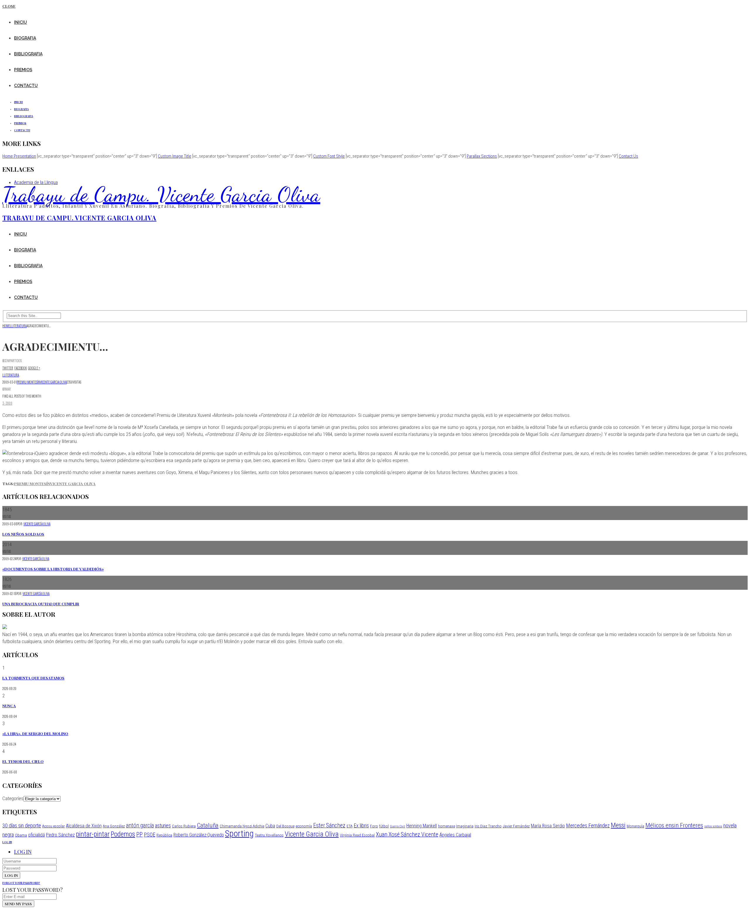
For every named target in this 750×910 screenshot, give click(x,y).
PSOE (149, 834)
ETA (349, 826)
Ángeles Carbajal (455, 835)
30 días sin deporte (21, 825)
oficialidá (36, 835)
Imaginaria (464, 826)
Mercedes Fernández (588, 825)
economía (304, 826)
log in (7, 842)
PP (139, 834)
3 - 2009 (7, 403)
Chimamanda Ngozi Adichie (242, 826)
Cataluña (208, 825)
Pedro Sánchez (60, 835)
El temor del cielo (23, 761)
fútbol (384, 826)
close (9, 6)
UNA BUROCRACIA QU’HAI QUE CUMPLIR (40, 603)
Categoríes (12, 798)
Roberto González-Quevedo (198, 835)
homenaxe (446, 826)
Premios (23, 69)
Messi (618, 825)
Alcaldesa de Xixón (84, 826)
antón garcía (140, 825)
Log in (23, 851)
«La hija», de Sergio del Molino (35, 733)
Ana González (114, 826)
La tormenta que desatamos (33, 677)
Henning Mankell (421, 826)
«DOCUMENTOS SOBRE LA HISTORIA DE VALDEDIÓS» (53, 568)
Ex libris (361, 825)
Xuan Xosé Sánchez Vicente (407, 834)
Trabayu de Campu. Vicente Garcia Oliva (161, 194)
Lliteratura (10, 375)
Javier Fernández (516, 826)
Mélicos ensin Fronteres (674, 825)
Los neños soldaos (23, 533)
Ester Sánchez (329, 825)
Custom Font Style (329, 156)
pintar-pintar (93, 834)
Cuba (270, 826)
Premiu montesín (28, 382)
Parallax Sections (482, 156)
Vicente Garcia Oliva (53, 382)
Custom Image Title (174, 156)
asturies (163, 825)
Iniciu (20, 22)
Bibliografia (28, 54)
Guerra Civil (397, 826)
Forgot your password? (21, 883)
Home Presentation (19, 156)
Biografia (25, 38)
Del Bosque (285, 826)
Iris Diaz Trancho (488, 826)
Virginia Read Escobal (357, 835)
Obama (21, 835)
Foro (374, 826)
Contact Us (628, 156)
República (164, 835)
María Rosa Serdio (548, 826)
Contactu (26, 85)
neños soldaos (713, 826)
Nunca (9, 705)
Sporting (239, 834)
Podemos (123, 834)
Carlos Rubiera (184, 826)
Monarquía (635, 826)
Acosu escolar (53, 826)
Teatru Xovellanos (269, 835)
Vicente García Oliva (36, 524)
